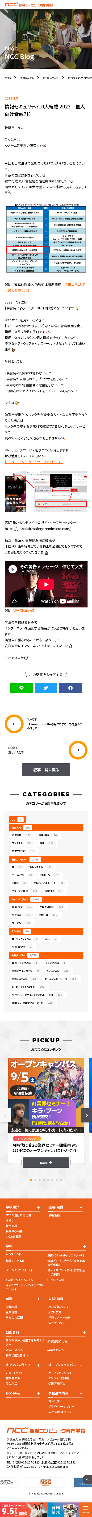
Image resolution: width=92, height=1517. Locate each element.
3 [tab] (39, 1180)
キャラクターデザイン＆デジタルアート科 (37, 994)
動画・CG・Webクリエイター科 (65, 1255)
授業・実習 (22, 907)
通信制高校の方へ (58, 1341)
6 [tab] (52, 1180)
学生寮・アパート (58, 1323)
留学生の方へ (14, 1350)
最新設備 (54, 1215)
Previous (5, 1115)
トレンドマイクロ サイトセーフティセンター (34, 461)
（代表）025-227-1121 (26, 1462)
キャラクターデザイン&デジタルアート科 (25, 1287)
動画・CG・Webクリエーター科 (32, 1002)
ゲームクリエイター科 (19, 1270)
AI (16, 867)
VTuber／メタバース (48, 883)
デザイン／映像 (24, 891)
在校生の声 (13, 1378)
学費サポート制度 (59, 1317)
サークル (21, 923)
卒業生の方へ (55, 1350)
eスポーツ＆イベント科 (28, 986)
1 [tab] (31, 1180)
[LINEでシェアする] (21, 688)
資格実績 (11, 1226)
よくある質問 (13, 1236)
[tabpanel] (46, 1113)
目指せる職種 (14, 1231)
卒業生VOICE (23, 851)
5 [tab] (48, 1180)
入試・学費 (54, 1312)
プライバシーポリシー (61, 1406)
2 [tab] (35, 1180)
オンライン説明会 (59, 1378)
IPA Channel (23, 610)
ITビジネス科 (55, 962)
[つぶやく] (46, 688)
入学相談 (20, 931)
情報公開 (54, 1401)
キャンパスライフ (25, 899)
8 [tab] (61, 1180)
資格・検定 (47, 835)
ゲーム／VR (22, 875)
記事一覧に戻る (46, 769)
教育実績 (21, 827)
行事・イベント (14, 1373)
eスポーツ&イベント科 (19, 1280)
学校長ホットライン (59, 1412)
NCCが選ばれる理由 (18, 1215)
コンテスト (22, 843)
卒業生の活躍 (14, 1317)
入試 (50, 939)
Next (86, 1115)
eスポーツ (49, 875)
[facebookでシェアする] (70, 688)
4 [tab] (44, 1180)
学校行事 (47, 915)
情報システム (40, 867)
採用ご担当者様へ (17, 1355)
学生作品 (21, 915)
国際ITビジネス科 (24, 962)
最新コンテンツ (25, 859)
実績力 (10, 1220)
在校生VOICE (51, 907)
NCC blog (13, 1393)
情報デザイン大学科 (25, 970)
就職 (46, 843)
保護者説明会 (56, 1383)
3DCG (19, 883)
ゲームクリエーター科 (60, 978)
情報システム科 (24, 978)
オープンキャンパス (24, 939)
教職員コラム (24, 955)
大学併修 (53, 891)
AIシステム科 (57, 970)
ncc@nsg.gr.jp (59, 1466)
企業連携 (21, 835)
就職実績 (11, 1307)
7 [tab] (56, 1180)
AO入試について (58, 1307)
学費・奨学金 (21, 947)
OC (16, 819)
